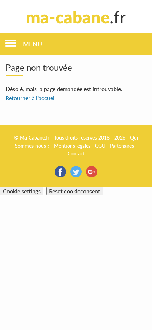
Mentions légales (72, 146)
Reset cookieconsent (74, 191)
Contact (76, 153)
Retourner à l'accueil (31, 98)
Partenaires (122, 146)
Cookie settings (22, 191)
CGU (100, 146)
